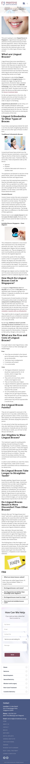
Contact (6, 727)
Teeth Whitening (8, 741)
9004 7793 (6, 715)
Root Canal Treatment (10, 687)
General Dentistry (9, 679)
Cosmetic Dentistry (9, 691)
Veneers (5, 744)
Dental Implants (8, 675)
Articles (10, 9)
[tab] (15, 581)
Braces (5, 667)
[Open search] (27, 3)
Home (5, 9)
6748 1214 (13, 713)
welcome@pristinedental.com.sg (16, 719)
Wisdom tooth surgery (10, 683)
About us (6, 724)
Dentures (6, 671)
